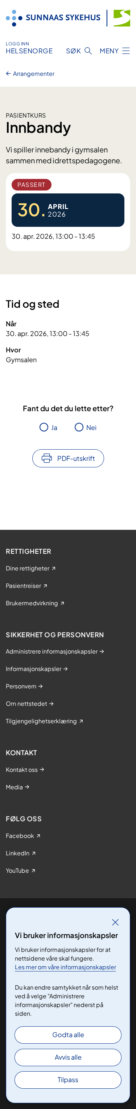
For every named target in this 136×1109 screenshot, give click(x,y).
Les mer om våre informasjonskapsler (65, 967)
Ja (54, 427)
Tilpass (68, 1079)
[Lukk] (115, 922)
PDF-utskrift (76, 458)
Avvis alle (68, 1057)
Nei (91, 427)
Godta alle (68, 1034)
